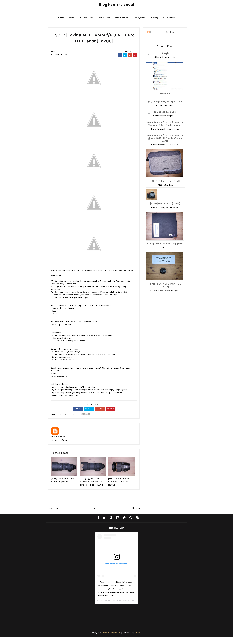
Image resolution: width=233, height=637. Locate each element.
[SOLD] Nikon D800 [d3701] (165, 203)
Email (53, 373)
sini (76, 395)
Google (165, 53)
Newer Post (53, 508)
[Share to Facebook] (89, 414)
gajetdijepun (121, 389)
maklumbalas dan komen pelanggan (73, 354)
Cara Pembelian (121, 18)
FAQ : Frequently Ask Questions (165, 101)
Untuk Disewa (169, 18)
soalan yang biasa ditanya (68, 351)
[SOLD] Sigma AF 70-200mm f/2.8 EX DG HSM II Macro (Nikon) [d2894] (92, 481)
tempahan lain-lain (114, 392)
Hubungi (154, 18)
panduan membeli (65, 360)
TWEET (90, 409)
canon (71, 414)
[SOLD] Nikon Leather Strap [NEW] (165, 243)
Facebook (55, 370)
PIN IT (111, 409)
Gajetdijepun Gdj (118, 600)
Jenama (72, 18)
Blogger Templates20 (111, 633)
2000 (53, 52)
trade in (92, 387)
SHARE (79, 409)
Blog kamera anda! (116, 4)
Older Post (135, 508)
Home (94, 508)
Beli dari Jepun (86, 18)
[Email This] (82, 414)
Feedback (165, 93)
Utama (61, 18)
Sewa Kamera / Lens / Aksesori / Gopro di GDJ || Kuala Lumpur (165, 123)
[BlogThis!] (84, 414)
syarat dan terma (124, 270)
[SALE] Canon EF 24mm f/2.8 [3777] (165, 285)
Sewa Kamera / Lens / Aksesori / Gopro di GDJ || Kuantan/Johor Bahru (165, 138)
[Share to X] (86, 414)
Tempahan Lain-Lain (165, 112)
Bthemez (138, 633)
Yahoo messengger (59, 376)
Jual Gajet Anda (139, 18)
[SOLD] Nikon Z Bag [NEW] (165, 181)
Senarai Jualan (104, 18)
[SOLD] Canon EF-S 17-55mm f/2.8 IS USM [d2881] (119, 481)
